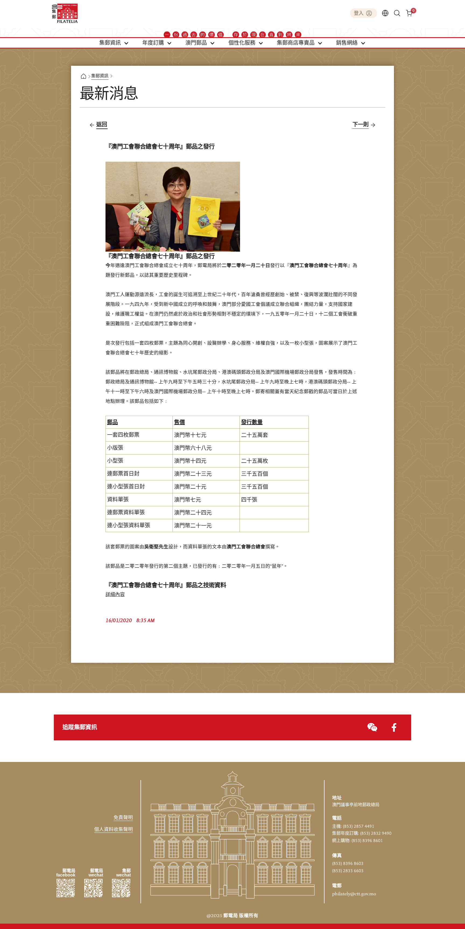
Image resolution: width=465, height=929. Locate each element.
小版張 (115, 448)
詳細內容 (115, 594)
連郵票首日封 (123, 474)
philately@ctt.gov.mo (354, 894)
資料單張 (118, 500)
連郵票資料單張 (126, 513)
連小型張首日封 (126, 487)
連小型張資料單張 (128, 526)
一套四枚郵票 (123, 435)
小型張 (115, 461)
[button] (114, 42)
